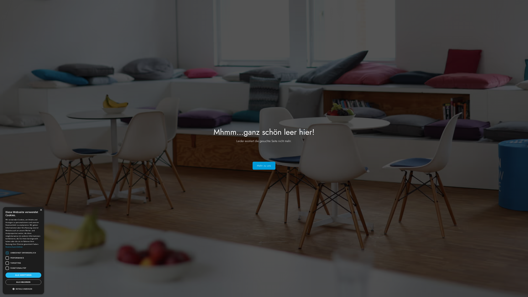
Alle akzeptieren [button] (23, 275)
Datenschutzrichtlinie (14, 247)
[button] (23, 289)
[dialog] (23, 250)
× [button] (41, 210)
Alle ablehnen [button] (23, 282)
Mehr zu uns (264, 165)
